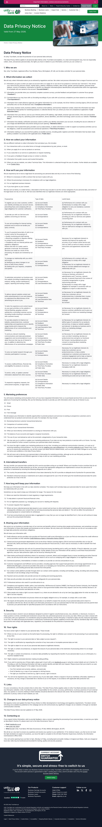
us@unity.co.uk (79, 447)
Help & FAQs (56, 790)
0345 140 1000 (14, 726)
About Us (44, 6)
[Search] (38, 6)
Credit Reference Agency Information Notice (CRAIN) (47, 538)
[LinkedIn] (77, 790)
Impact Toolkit (86, 6)
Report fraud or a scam (59, 792)
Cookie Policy (15, 164)
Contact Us (76, 6)
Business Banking (30, 10)
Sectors (64, 10)
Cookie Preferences (9, 815)
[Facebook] (86, 790)
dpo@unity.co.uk (60, 662)
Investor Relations (40, 13)
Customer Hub (73, 10)
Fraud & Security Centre (63, 6)
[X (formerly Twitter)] (82, 790)
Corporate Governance (60, 819)
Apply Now (92, 11)
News (51, 6)
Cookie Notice (24, 819)
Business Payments (34, 796)
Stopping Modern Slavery (45, 819)
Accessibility (33, 819)
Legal (5, 819)
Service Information (81, 819)
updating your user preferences (54, 447)
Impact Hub (55, 10)
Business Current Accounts (37, 792)
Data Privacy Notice (14, 819)
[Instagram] (90, 790)
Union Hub (28, 13)
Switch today (51, 777)
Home (6, 43)
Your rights (74, 592)
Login (95, 6)
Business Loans (44, 10)
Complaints (71, 819)
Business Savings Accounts (37, 790)
